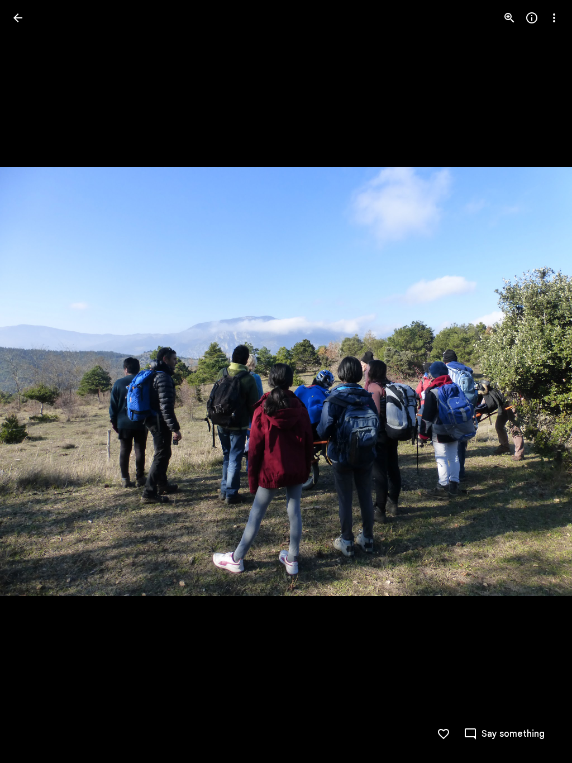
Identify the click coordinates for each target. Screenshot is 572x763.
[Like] (443, 734)
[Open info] (532, 18)
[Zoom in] (509, 18)
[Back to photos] (17, 17)
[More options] (554, 18)
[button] (31, 381)
